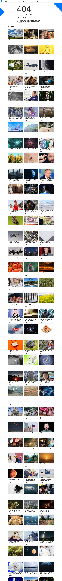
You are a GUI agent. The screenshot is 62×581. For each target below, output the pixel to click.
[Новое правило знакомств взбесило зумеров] (15, 207)
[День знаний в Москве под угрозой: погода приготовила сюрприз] (46, 98)
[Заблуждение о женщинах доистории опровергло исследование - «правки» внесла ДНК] (15, 98)
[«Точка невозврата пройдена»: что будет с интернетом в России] (31, 254)
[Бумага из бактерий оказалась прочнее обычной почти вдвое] (31, 440)
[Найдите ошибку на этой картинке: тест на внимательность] (31, 409)
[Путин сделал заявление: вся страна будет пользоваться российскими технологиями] (46, 83)
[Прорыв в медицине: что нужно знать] (31, 160)
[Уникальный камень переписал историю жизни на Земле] (31, 52)
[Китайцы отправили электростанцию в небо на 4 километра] (15, 129)
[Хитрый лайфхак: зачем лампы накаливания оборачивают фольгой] (15, 238)
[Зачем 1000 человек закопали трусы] (15, 67)
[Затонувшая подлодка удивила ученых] (31, 538)
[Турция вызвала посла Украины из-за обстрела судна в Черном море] (15, 331)
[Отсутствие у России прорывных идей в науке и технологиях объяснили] (46, 393)
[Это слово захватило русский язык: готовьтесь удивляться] (31, 316)
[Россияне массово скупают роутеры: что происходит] (15, 176)
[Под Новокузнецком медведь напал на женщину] (31, 83)
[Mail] (1, 1)
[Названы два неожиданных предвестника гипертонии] (31, 569)
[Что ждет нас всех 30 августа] (31, 145)
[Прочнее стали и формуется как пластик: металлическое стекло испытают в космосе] (31, 238)
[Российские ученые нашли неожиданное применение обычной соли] (31, 114)
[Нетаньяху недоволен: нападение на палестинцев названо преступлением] (31, 424)
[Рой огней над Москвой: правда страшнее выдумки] (15, 522)
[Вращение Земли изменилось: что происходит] (31, 176)
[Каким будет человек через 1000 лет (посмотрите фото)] (46, 316)
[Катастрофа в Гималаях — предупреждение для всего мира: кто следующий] (31, 507)
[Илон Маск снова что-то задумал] (46, 114)
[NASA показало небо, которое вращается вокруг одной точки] (31, 378)
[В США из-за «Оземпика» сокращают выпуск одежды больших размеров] (46, 145)
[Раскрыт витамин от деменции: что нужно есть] (46, 160)
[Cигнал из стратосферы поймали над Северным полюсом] (46, 207)
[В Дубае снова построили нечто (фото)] (15, 440)
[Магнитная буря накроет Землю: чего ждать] (46, 553)
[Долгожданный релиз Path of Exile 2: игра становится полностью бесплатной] (15, 456)
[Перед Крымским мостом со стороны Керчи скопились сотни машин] (15, 393)
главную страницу (27, 22)
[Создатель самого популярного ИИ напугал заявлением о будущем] (15, 409)
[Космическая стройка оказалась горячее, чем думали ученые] (31, 331)
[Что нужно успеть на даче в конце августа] (46, 347)
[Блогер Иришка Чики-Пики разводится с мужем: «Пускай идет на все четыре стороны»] (46, 378)
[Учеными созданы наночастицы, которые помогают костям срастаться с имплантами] (31, 471)
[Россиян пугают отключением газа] (46, 191)
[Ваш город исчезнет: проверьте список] (46, 538)
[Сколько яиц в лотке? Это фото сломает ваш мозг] (46, 331)
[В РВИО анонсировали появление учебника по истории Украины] (46, 409)
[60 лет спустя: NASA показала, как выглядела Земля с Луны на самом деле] (46, 67)
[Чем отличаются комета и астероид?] (15, 378)
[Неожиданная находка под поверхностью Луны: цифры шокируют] (15, 52)
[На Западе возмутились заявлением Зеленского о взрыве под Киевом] (46, 522)
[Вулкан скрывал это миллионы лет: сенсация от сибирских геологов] (31, 129)
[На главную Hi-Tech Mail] (4, 1)
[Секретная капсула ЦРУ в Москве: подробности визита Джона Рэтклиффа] (31, 67)
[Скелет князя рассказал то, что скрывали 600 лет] (15, 507)
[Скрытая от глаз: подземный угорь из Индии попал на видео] (31, 393)
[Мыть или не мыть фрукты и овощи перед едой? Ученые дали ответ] (46, 223)
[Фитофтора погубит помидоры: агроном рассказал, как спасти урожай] (15, 269)
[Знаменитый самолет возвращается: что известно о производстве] (31, 553)
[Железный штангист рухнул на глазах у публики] (46, 456)
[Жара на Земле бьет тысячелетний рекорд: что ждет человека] (46, 269)
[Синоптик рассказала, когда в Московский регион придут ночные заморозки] (31, 191)
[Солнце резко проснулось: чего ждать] (15, 145)
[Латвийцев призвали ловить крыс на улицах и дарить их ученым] (31, 36)
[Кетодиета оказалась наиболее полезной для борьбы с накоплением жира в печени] (15, 300)
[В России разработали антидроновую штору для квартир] (46, 238)
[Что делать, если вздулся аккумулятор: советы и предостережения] (15, 362)
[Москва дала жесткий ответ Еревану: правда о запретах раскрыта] (31, 522)
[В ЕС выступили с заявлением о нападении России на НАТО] (46, 569)
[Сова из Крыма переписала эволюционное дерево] (15, 223)
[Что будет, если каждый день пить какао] (15, 538)
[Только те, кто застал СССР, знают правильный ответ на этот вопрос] (15, 114)
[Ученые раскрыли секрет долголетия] (15, 83)
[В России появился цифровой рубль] (15, 471)
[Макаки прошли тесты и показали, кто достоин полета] (31, 269)
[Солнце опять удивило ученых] (46, 362)
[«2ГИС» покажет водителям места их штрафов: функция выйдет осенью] (31, 362)
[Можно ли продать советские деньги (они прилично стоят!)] (31, 223)
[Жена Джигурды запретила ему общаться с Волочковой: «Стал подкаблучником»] (46, 36)
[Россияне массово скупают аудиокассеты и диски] (15, 347)
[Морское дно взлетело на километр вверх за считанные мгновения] (15, 36)
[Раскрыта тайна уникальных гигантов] (31, 347)
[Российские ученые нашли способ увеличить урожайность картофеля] (46, 285)
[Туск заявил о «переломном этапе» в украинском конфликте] (46, 176)
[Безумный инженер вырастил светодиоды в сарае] (46, 440)
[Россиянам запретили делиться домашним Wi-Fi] (31, 300)
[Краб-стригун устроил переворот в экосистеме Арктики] (15, 424)
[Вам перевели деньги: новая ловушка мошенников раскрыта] (46, 129)
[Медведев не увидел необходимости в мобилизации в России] (31, 98)
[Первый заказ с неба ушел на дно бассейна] (31, 285)
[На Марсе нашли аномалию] (15, 569)
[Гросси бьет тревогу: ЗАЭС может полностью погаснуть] (31, 456)
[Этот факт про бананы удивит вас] (46, 52)
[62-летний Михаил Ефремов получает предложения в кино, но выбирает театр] (46, 254)
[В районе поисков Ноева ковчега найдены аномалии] (15, 487)
